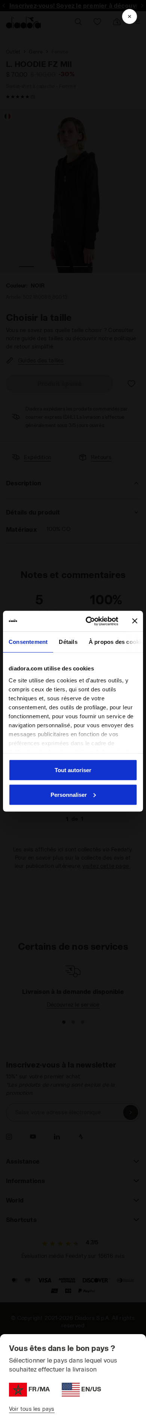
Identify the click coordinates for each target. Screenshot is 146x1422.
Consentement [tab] (28, 642)
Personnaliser (69, 794)
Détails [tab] (68, 642)
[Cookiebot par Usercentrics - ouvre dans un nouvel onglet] (88, 621)
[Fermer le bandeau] (134, 621)
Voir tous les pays (32, 1409)
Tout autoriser (73, 770)
